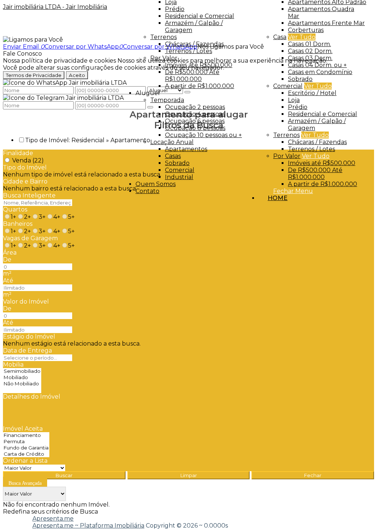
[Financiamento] (26, 435)
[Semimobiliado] (22, 371)
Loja (294, 100)
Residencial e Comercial (322, 114)
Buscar (64, 475)
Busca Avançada (25, 483)
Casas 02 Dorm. (310, 51)
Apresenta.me (53, 518)
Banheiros (17, 223)
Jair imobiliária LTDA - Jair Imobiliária (55, 6)
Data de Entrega (27, 350)
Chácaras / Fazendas (317, 142)
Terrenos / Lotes (311, 149)
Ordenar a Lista (25, 460)
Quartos (15, 209)
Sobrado (300, 79)
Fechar (312, 475)
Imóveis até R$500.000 (321, 163)
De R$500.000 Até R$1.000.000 (315, 174)
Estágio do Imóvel (29, 336)
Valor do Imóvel (26, 301)
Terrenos (286, 135)
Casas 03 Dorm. (310, 58)
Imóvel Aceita (23, 428)
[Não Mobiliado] (22, 384)
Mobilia (13, 364)
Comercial (288, 86)
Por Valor (286, 156)
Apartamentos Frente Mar (326, 23)
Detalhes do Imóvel (31, 396)
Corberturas (306, 30)
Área (10, 252)
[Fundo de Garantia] (26, 448)
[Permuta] (26, 441)
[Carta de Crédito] (26, 454)
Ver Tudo (302, 37)
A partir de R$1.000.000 (322, 184)
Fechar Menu (293, 191)
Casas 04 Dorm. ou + (317, 65)
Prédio (297, 107)
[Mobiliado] (22, 377)
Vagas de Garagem (30, 238)
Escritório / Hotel (312, 93)
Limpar (188, 475)
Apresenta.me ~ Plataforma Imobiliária (88, 525)
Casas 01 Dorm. (309, 44)
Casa (279, 37)
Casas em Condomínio (320, 72)
